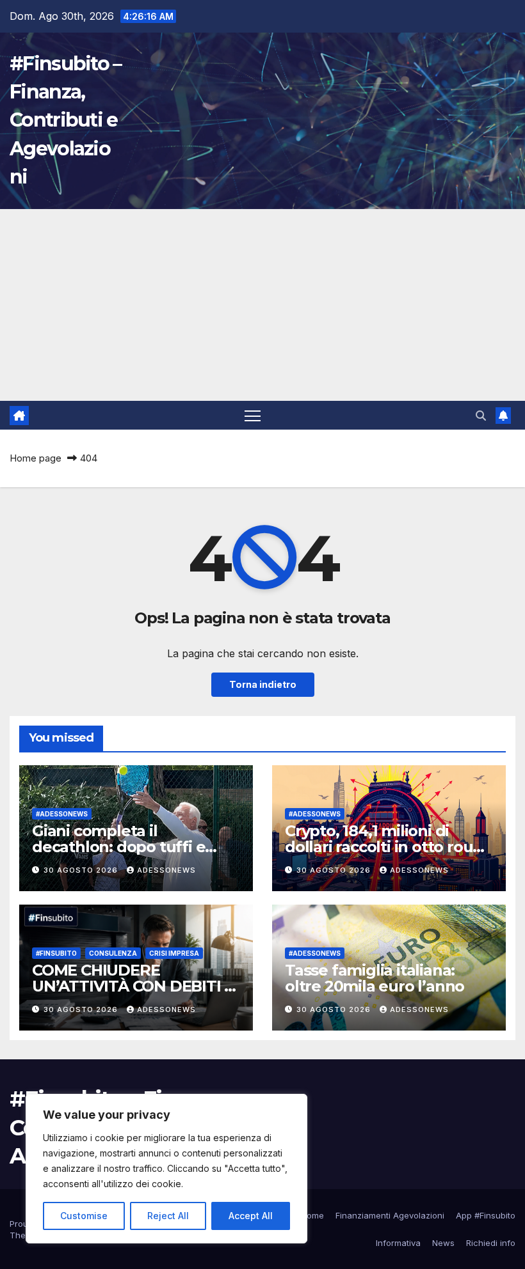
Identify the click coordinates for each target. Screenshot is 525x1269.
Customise (84, 1215)
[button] (481, 415)
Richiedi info (490, 1243)
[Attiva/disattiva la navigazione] (252, 415)
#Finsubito (56, 953)
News (443, 1243)
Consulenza (113, 953)
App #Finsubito (485, 1215)
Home (312, 1215)
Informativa (398, 1243)
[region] (166, 1168)
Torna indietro (262, 684)
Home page (35, 458)
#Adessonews (62, 814)
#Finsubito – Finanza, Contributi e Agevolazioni (66, 120)
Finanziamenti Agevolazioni (389, 1215)
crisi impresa (174, 953)
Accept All (251, 1215)
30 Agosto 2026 (82, 870)
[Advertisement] (262, 304)
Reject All (168, 1215)
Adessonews (166, 870)
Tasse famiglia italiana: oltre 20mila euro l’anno (374, 978)
